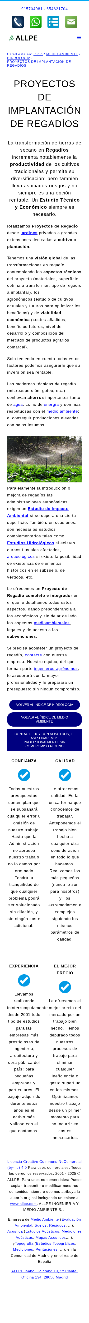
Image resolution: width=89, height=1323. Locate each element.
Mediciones (23, 1249)
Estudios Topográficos (55, 1243)
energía (51, 404)
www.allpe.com (23, 1204)
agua (18, 404)
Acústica (15, 1231)
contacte (33, 655)
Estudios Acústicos (42, 1231)
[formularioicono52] (53, 17)
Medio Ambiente (45, 1219)
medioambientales (52, 623)
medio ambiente (62, 411)
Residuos (57, 1225)
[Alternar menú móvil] (79, 37)
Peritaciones (47, 1249)
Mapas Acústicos (51, 1237)
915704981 (32, 9)
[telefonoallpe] (18, 17)
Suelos (41, 1225)
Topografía (24, 1243)
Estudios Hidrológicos (30, 543)
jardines (28, 233)
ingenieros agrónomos (56, 668)
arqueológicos (21, 556)
